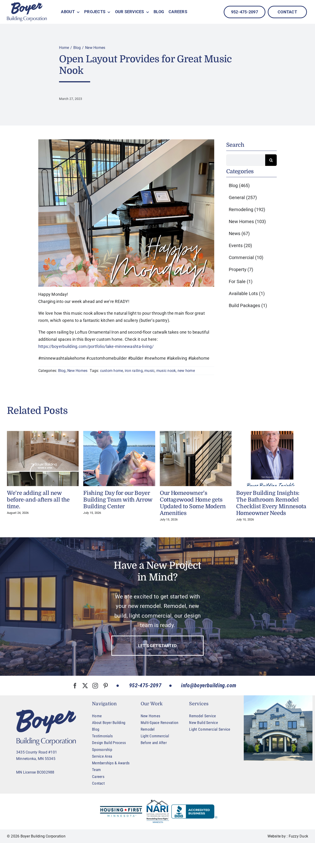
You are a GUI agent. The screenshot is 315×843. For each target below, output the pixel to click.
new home (186, 370)
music (149, 370)
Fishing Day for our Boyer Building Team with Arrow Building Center (117, 500)
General (243, 197)
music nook (166, 370)
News (239, 233)
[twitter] (85, 685)
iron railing (134, 370)
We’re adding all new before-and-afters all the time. (38, 500)
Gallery (43, 458)
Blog (62, 370)
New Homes (77, 370)
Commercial (246, 257)
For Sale (241, 281)
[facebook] (75, 685)
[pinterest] (105, 685)
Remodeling (247, 209)
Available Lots (247, 293)
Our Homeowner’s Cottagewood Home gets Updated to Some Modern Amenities (193, 503)
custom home (111, 370)
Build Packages (248, 305)
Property (241, 269)
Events (240, 245)
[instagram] (95, 685)
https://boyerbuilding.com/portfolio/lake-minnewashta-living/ (96, 346)
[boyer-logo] (27, 11)
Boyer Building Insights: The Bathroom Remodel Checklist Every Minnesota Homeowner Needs (271, 503)
